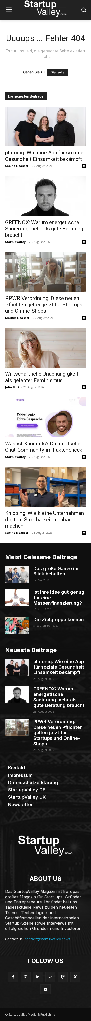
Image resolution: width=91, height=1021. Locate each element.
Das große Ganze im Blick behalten (55, 571)
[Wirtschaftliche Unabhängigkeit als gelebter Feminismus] (45, 348)
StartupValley (15, 242)
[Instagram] (26, 977)
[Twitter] (75, 977)
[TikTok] (50, 977)
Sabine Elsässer (16, 166)
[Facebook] (13, 977)
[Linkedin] (38, 977)
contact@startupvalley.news (47, 939)
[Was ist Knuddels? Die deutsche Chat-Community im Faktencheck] (45, 417)
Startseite (57, 72)
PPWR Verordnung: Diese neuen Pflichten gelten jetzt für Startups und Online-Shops (43, 304)
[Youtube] (45, 989)
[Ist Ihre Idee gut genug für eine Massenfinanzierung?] (17, 597)
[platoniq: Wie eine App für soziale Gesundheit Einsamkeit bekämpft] (45, 127)
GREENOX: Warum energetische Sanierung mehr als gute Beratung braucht (44, 228)
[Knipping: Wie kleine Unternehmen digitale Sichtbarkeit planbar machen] (45, 487)
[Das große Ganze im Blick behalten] (17, 574)
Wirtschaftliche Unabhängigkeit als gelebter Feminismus (41, 377)
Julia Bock (12, 387)
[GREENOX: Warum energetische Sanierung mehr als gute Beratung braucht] (45, 196)
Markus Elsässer (17, 318)
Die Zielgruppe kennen (58, 619)
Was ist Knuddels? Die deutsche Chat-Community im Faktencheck (43, 447)
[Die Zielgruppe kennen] (17, 625)
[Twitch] (63, 977)
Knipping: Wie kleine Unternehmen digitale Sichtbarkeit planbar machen (44, 519)
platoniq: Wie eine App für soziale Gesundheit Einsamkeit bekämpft (44, 156)
